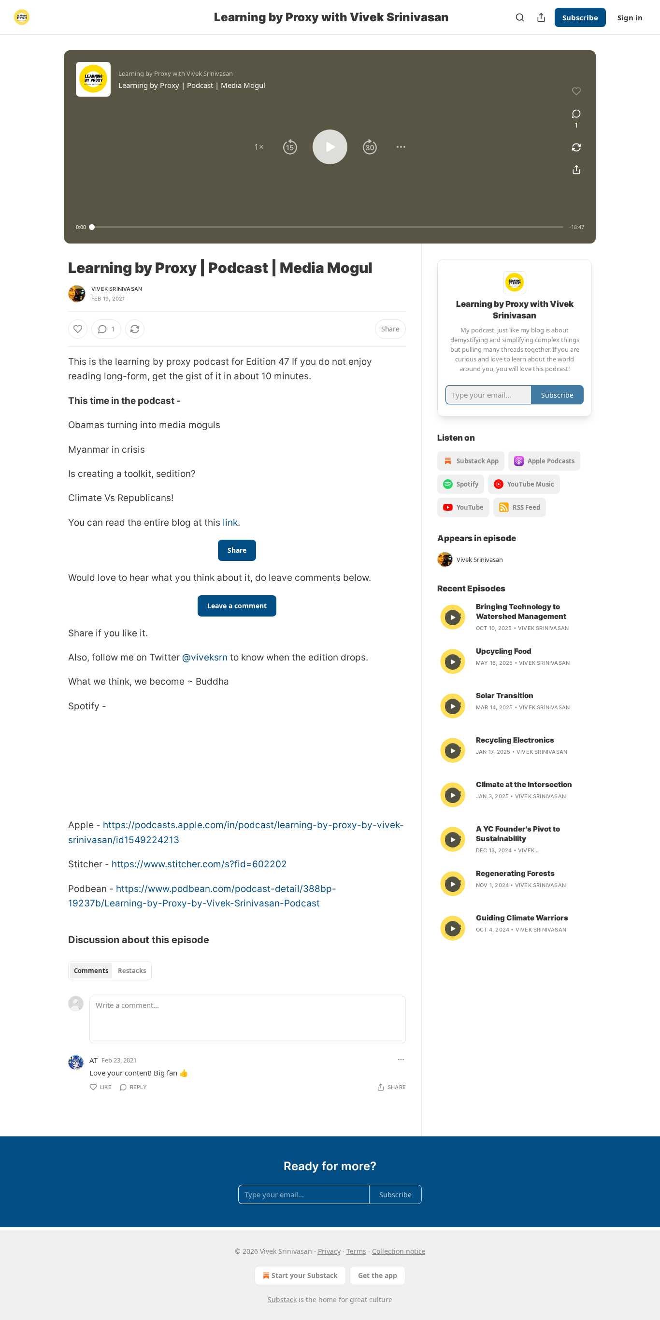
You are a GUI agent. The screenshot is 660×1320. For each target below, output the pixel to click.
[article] (514, 617)
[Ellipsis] (401, 1059)
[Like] (77, 329)
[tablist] (110, 970)
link (230, 522)
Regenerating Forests (515, 873)
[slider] (327, 227)
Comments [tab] (91, 970)
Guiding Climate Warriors (522, 917)
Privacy (329, 1251)
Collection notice (399, 1251)
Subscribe (580, 17)
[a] (452, 617)
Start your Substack (305, 1275)
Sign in (630, 17)
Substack (282, 1299)
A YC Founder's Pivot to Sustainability (518, 833)
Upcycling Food (503, 651)
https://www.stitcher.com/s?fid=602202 (199, 864)
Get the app (377, 1275)
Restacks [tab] (132, 970)
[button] (258, 147)
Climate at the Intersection (524, 784)
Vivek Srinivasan (116, 289)
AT (93, 1060)
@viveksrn (206, 657)
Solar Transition (504, 695)
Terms (356, 1251)
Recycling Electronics (515, 740)
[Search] (520, 17)
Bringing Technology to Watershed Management (521, 611)
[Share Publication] (541, 17)
